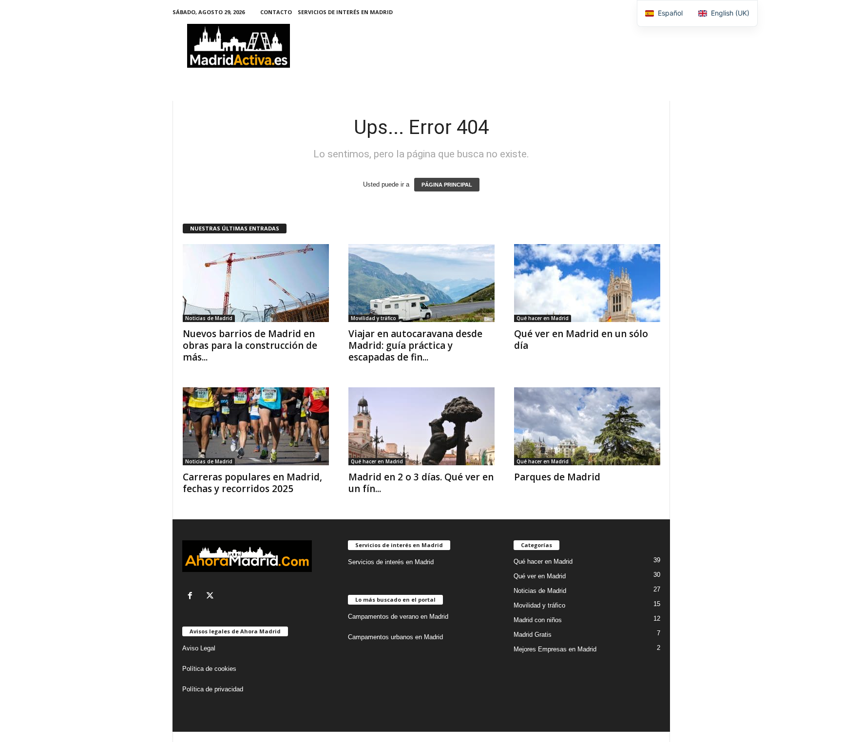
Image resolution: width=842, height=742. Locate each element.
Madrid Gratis (533, 634)
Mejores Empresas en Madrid (555, 649)
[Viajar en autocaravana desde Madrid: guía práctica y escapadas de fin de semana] (421, 283)
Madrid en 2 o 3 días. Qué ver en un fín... (421, 483)
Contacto (276, 12)
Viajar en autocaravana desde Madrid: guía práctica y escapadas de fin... (415, 345)
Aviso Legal (198, 648)
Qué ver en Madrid (540, 576)
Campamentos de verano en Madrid (398, 616)
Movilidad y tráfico (373, 318)
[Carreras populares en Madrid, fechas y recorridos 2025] (256, 426)
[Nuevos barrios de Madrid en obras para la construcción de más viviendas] (256, 283)
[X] (211, 596)
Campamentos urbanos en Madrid (395, 637)
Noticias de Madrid (208, 318)
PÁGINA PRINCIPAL (446, 185)
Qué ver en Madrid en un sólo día (581, 339)
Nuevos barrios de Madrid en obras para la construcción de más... (250, 345)
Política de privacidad (212, 689)
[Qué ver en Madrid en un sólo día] (587, 283)
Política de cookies (209, 668)
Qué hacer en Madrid (543, 318)
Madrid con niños (538, 620)
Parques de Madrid (557, 477)
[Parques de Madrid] (587, 426)
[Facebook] (192, 596)
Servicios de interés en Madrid (345, 12)
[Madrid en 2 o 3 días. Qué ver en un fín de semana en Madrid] (421, 426)
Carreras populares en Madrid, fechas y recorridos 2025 (252, 483)
